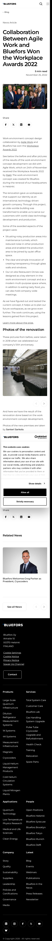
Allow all (25, 492)
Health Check (33, 744)
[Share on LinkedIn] (21, 125)
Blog (6, 12)
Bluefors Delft (33, 845)
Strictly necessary (25, 501)
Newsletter (32, 899)
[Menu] (48, 3)
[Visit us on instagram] (14, 923)
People (30, 801)
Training (30, 750)
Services (30, 692)
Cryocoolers (9, 758)
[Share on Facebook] (6, 125)
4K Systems (9, 736)
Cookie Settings (12, 652)
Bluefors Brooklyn (36, 827)
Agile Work (27, 142)
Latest (29, 852)
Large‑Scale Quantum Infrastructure (10, 704)
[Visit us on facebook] (22, 923)
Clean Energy (10, 838)
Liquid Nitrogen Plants (11, 792)
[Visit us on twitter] (31, 923)
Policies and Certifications (10, 892)
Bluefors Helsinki (35, 816)
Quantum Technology (9, 812)
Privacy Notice (11, 660)
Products (8, 692)
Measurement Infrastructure (11, 744)
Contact (12, 674)
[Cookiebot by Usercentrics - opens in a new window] (35, 437)
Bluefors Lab (33, 712)
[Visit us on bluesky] (6, 930)
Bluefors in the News (34, 886)
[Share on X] (13, 125)
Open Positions (34, 810)
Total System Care (36, 700)
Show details (35, 483)
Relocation (32, 756)
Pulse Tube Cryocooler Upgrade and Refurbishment (34, 733)
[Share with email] (29, 125)
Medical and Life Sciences (12, 831)
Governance (9, 899)
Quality (7, 866)
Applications (10, 801)
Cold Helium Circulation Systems (10, 781)
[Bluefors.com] (9, 3)
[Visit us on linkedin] (6, 923)
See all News (14, 607)
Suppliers (8, 878)
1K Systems (9, 730)
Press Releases (34, 893)
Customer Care (34, 706)
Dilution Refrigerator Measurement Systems (11, 719)
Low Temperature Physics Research (12, 821)
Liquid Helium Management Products (10, 767)
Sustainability (10, 872)
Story (6, 860)
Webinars (31, 872)
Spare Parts (32, 762)
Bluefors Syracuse (36, 821)
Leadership (9, 884)
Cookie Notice (11, 656)
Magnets (8, 752)
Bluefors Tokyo (34, 833)
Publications (33, 878)
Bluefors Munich (35, 839)
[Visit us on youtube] (39, 923)
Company (8, 852)
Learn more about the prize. (18, 323)
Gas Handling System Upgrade (35, 719)
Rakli (9, 175)
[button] (40, 3)
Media (6, 905)
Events (30, 866)
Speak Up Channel (13, 664)
